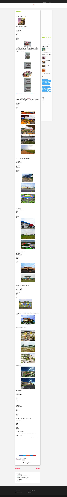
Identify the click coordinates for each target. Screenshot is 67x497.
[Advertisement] (33, 21)
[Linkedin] (46, 37)
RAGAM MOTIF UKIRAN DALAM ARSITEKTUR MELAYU (48, 65)
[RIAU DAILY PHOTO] (17, 490)
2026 (42, 97)
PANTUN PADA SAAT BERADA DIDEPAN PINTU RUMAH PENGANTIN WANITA (46, 46)
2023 (42, 98)
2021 (42, 100)
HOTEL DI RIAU (48, 83)
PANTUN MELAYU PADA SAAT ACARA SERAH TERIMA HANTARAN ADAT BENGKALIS (46, 44)
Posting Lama (38, 468)
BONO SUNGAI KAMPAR (44, 80)
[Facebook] (43, 37)
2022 (42, 99)
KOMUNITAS (43, 86)
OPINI (50, 87)
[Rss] (50, 37)
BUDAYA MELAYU (49, 80)
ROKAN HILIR (49, 89)
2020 (42, 101)
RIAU (46, 89)
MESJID (43, 87)
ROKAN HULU (43, 90)
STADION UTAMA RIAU (48, 60)
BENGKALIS (46, 79)
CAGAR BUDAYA (43, 81)
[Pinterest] (48, 37)
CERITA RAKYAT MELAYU (44, 82)
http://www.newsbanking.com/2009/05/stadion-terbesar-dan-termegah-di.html (25, 93)
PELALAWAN (46, 88)
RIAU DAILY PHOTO (24, 458)
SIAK (48, 90)
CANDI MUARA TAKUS (48, 81)
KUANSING (46, 86)
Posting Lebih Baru (17, 468)
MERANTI (49, 86)
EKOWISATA (43, 83)
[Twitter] (44, 37)
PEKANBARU (43, 88)
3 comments (18, 14)
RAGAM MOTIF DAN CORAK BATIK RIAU (48, 56)
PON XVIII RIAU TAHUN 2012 (18, 11)
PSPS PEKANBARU (44, 89)
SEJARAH (46, 90)
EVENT (45, 83)
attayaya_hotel (19, 476)
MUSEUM (48, 87)
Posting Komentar (18, 481)
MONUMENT (45, 87)
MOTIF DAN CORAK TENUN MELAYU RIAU (48, 48)
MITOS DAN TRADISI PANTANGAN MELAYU (46, 54)
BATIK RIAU (43, 79)
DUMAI (48, 82)
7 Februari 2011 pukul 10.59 (20, 478)
